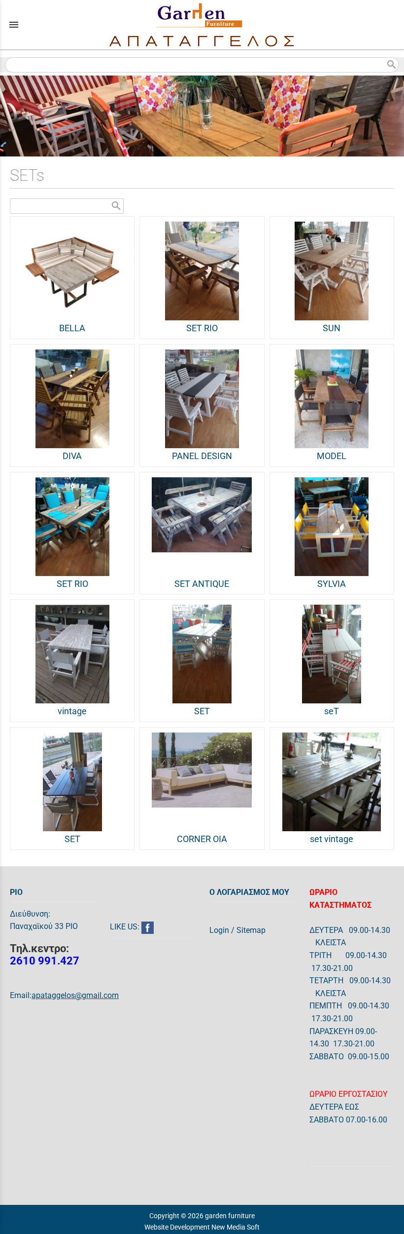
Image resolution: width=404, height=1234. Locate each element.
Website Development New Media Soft (202, 1227)
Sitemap (251, 930)
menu (14, 25)
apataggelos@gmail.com (75, 995)
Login (219, 930)
